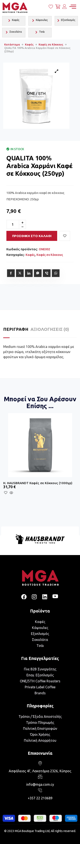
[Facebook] (24, 597)
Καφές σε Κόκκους (51, 44)
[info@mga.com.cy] (40, 776)
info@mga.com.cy (40, 784)
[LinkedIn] (45, 597)
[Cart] (57, 7)
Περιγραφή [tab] (15, 329)
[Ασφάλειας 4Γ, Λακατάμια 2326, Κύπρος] (40, 763)
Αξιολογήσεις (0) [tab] (50, 329)
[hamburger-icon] (73, 7)
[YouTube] (55, 597)
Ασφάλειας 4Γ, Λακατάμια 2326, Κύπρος (40, 771)
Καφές (29, 44)
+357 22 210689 (40, 798)
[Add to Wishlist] (64, 236)
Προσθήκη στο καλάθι (31, 236)
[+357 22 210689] (40, 790)
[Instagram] (34, 597)
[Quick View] (12, 493)
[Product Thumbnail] (56, 71)
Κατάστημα (12, 44)
